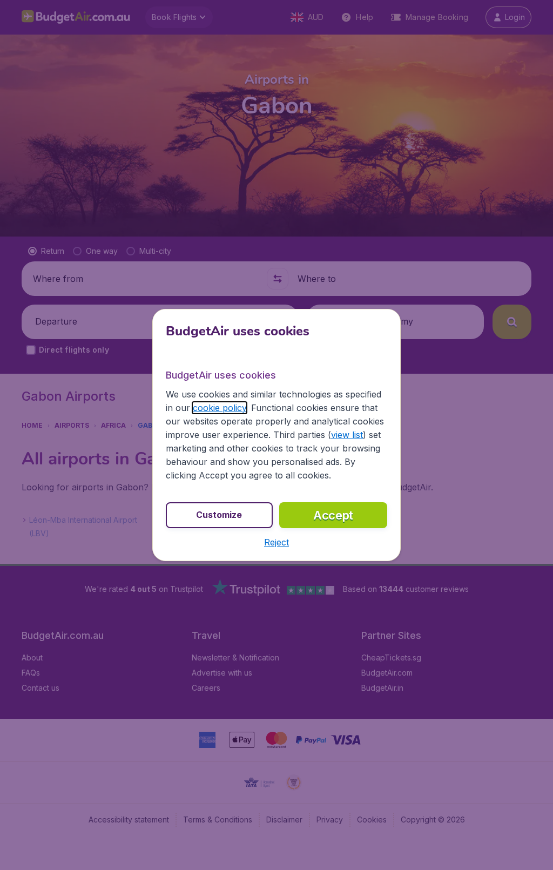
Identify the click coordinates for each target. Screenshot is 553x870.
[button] (276, 542)
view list (347, 434)
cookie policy (219, 407)
